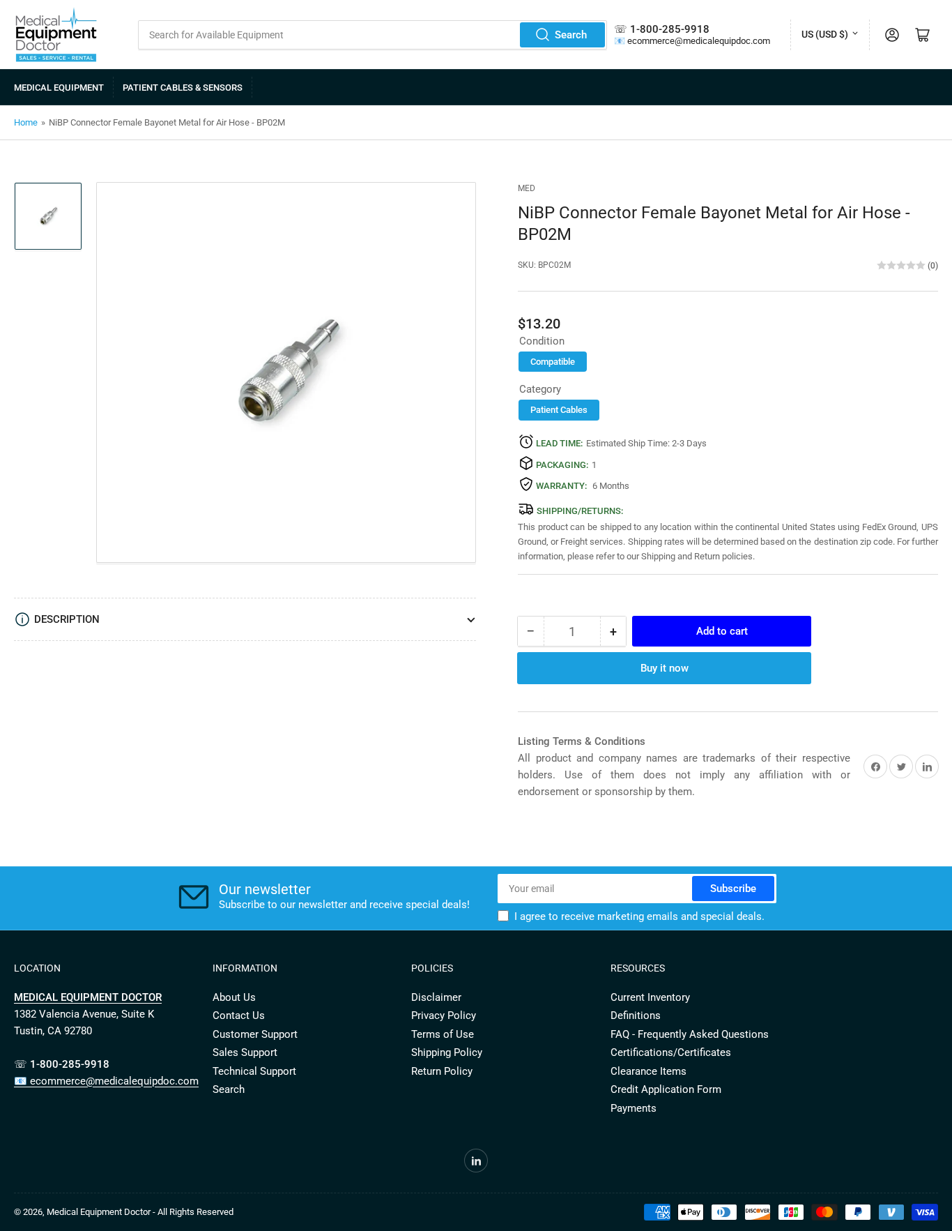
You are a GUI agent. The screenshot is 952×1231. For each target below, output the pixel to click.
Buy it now (664, 668)
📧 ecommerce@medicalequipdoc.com (106, 1081)
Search (571, 35)
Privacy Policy (443, 1015)
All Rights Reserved (195, 1212)
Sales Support (245, 1052)
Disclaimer (436, 997)
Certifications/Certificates (671, 1052)
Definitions (636, 1015)
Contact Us (239, 1015)
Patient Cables (559, 410)
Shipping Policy (446, 1052)
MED (526, 188)
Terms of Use (442, 1034)
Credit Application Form (666, 1089)
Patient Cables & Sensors (183, 87)
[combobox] (372, 35)
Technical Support (254, 1071)
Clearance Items (648, 1071)
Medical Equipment (59, 87)
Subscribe (733, 888)
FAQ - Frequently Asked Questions (690, 1034)
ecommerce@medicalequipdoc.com (698, 41)
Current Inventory (650, 997)
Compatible (552, 361)
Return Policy (442, 1071)
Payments (634, 1108)
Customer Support (255, 1034)
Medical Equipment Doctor (99, 1212)
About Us (234, 997)
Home (26, 122)
